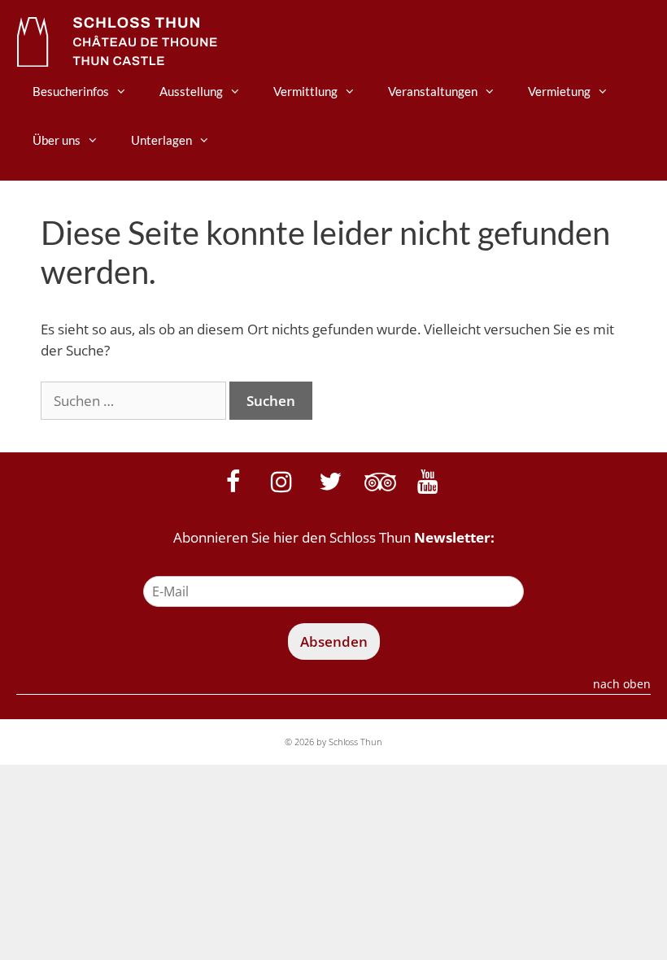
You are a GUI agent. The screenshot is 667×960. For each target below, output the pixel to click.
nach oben (622, 685)
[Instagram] (281, 482)
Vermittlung (305, 91)
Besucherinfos (71, 91)
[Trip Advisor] (379, 482)
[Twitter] (330, 482)
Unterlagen (161, 140)
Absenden (334, 641)
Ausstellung (191, 91)
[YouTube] (428, 482)
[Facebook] (232, 482)
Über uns (57, 140)
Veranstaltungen (432, 91)
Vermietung (559, 91)
